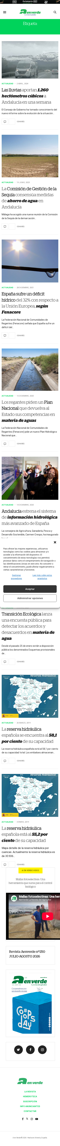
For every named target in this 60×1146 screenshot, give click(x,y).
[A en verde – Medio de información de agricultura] (30, 12)
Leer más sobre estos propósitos (42, 577)
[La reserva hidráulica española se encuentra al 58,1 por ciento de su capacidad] (30, 696)
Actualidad (7, 84)
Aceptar (30, 589)
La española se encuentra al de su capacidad (29, 735)
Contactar (30, 1111)
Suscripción (30, 1101)
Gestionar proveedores (16, 577)
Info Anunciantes (30, 1106)
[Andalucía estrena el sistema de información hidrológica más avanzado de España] (30, 478)
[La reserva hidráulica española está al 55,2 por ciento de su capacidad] (30, 795)
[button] (55, 542)
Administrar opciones (30, 598)
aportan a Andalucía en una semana (26, 96)
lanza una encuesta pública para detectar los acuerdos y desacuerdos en (28, 626)
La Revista (30, 1092)
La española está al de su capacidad (25, 834)
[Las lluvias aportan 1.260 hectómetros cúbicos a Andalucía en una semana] (30, 60)
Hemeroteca (30, 1096)
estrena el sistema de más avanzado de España (30, 517)
